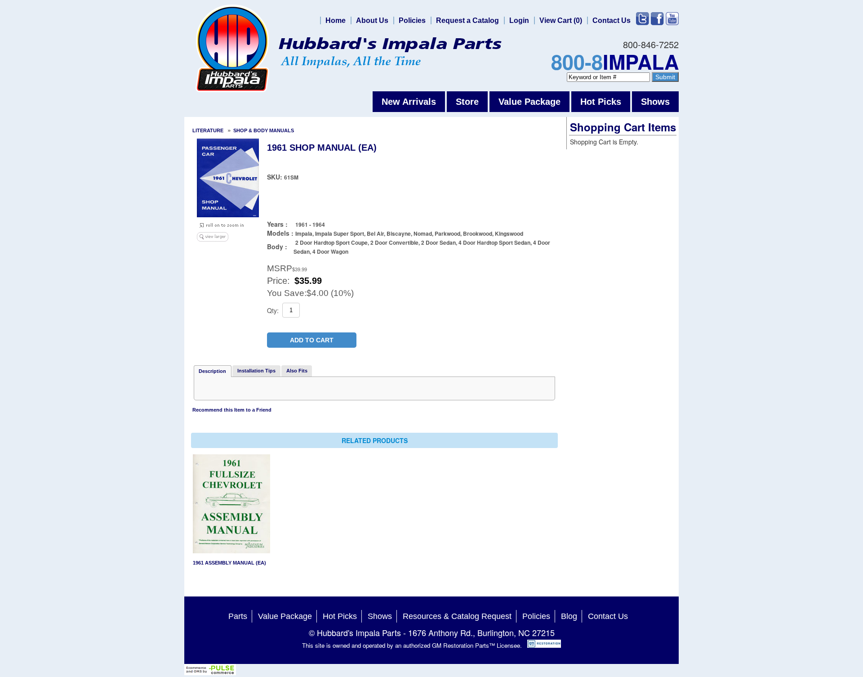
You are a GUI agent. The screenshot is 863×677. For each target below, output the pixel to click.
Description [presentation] (212, 371)
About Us (372, 20)
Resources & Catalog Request (457, 616)
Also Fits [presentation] (296, 370)
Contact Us (611, 20)
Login (519, 20)
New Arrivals (409, 102)
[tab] (212, 371)
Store (467, 102)
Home (335, 20)
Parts (237, 616)
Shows (655, 102)
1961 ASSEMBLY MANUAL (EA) (229, 562)
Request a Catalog (467, 20)
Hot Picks (600, 102)
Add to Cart (312, 340)
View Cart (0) (560, 20)
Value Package (529, 102)
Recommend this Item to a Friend (231, 409)
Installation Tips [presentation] (256, 370)
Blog (569, 616)
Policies (412, 20)
